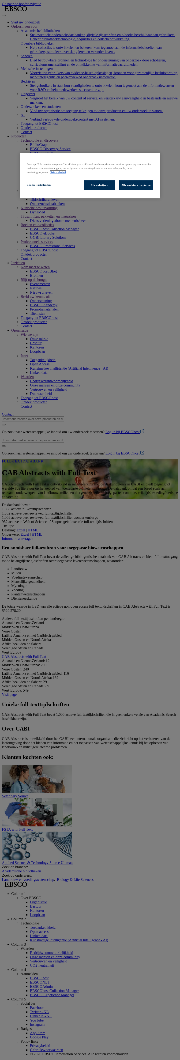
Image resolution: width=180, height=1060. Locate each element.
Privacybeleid (58, 172)
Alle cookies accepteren (136, 185)
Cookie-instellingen (39, 184)
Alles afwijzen (99, 185)
